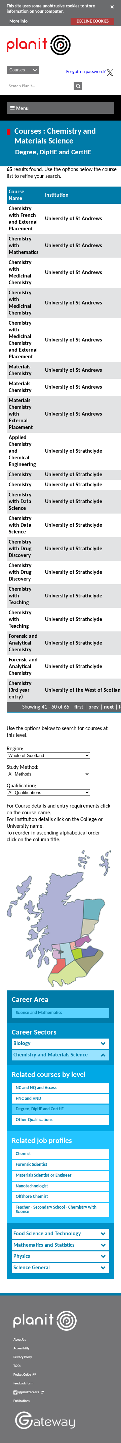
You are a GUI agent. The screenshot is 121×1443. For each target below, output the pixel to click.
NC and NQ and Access (36, 1088)
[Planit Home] (39, 59)
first (78, 707)
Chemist (23, 1154)
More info (18, 21)
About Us (19, 1339)
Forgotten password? (86, 71)
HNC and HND (28, 1098)
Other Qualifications (34, 1120)
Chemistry (20, 475)
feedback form (23, 1383)
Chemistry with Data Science (20, 501)
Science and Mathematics (39, 1013)
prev (93, 707)
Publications (21, 1401)
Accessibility (21, 1348)
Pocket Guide (22, 1374)
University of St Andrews (73, 219)
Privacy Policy (22, 1357)
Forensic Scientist (31, 1164)
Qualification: (21, 786)
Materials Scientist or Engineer (44, 1175)
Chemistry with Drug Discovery (20, 548)
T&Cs (17, 1366)
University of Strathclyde (73, 451)
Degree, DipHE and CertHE (40, 1109)
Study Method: (22, 767)
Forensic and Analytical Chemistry (23, 643)
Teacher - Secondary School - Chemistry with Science (56, 1209)
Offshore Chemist (32, 1196)
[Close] (112, 7)
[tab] (60, 1044)
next (109, 707)
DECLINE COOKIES (93, 21)
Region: (15, 749)
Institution (57, 195)
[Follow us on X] (110, 72)
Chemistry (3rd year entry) (20, 690)
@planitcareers (28, 1392)
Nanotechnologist (32, 1186)
